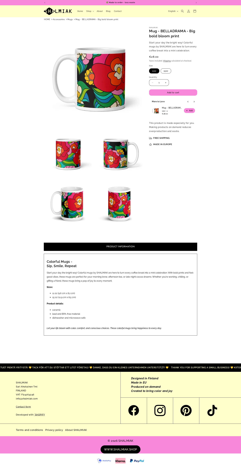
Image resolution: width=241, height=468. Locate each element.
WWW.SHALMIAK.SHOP (120, 449)
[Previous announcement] (45, 2)
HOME (47, 19)
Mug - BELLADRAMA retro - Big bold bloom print (172, 108)
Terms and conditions (29, 429)
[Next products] (194, 102)
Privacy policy (54, 429)
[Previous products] (188, 102)
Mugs (70, 19)
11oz (154, 71)
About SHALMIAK (76, 429)
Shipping (167, 61)
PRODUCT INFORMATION (120, 247)
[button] (90, 11)
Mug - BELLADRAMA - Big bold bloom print (96, 19)
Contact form (23, 406)
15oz (166, 71)
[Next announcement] (196, 2)
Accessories (59, 19)
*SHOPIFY (39, 414)
